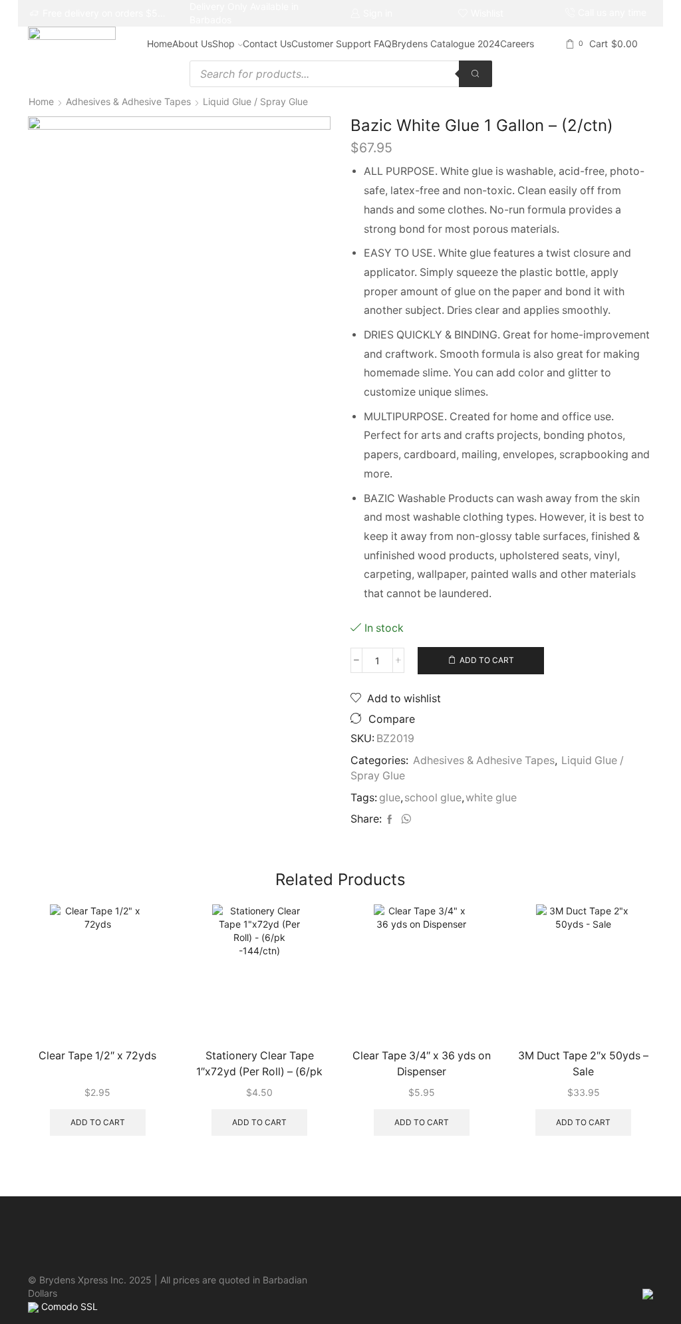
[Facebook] (390, 819)
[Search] (475, 74)
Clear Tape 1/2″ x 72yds (97, 1055)
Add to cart (487, 660)
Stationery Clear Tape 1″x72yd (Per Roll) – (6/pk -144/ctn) (259, 1065)
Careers (517, 43)
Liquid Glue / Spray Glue (255, 101)
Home (159, 43)
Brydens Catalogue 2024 (446, 43)
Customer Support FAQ (341, 43)
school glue (433, 797)
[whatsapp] (404, 819)
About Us (192, 43)
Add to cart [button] (97, 1122)
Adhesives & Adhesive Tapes (128, 101)
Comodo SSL (69, 1306)
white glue (491, 797)
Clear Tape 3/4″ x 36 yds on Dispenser (421, 1063)
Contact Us (267, 43)
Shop (223, 43)
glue (389, 797)
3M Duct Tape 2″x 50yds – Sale (583, 1063)
